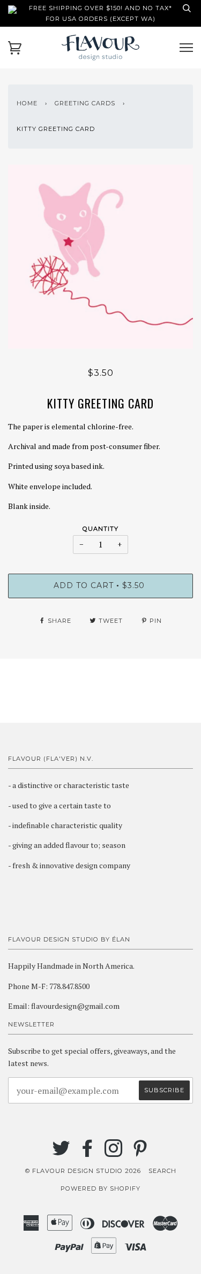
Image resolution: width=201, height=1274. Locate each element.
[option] (100, 257)
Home (27, 103)
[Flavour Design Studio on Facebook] (87, 1153)
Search (162, 1171)
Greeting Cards (85, 103)
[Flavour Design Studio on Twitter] (61, 1153)
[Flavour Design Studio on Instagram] (114, 1153)
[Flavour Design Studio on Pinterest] (140, 1153)
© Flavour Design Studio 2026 (83, 1171)
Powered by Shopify (100, 1188)
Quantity (100, 528)
